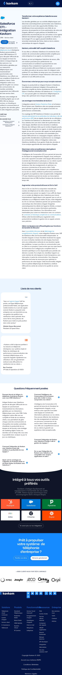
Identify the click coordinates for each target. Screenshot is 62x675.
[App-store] (46, 593)
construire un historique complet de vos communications (42, 215)
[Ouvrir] (31, 3)
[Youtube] (32, 593)
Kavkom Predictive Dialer (44, 104)
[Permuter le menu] (58, 4)
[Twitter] (28, 593)
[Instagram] (28, 596)
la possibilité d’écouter (33, 231)
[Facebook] (40, 593)
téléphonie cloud (5, 50)
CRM (1, 38)
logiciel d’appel (14, 301)
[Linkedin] (36, 593)
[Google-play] (50, 593)
